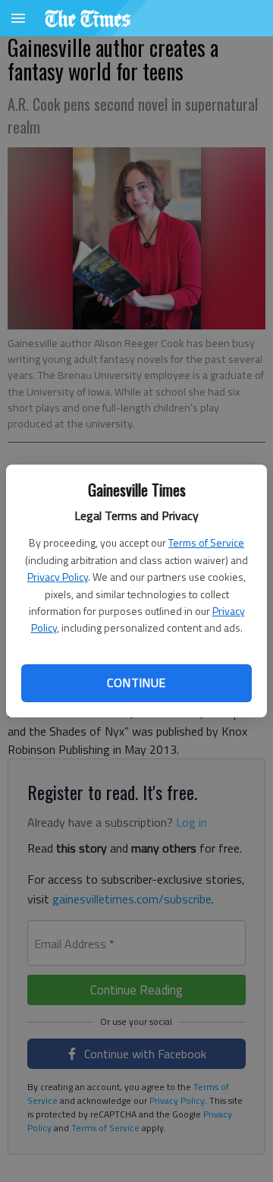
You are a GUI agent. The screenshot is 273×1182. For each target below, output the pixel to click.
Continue (136, 682)
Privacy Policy (57, 577)
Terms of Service (206, 542)
